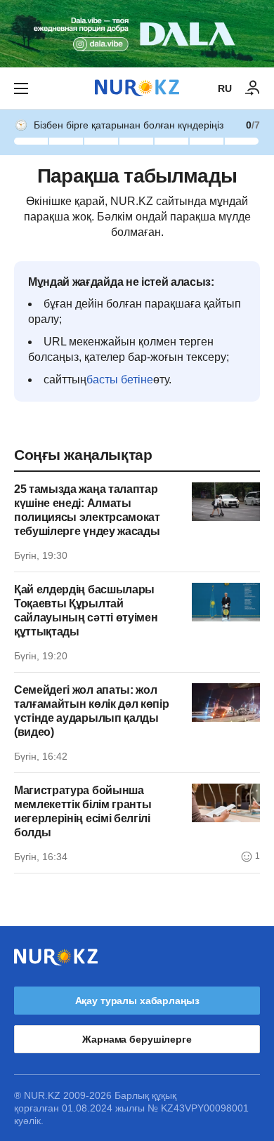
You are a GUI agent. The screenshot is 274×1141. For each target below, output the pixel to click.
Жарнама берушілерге (136, 1039)
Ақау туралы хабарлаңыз (137, 1000)
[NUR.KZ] (137, 88)
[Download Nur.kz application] (137, 33)
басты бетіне (119, 379)
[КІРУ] (253, 88)
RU (225, 88)
